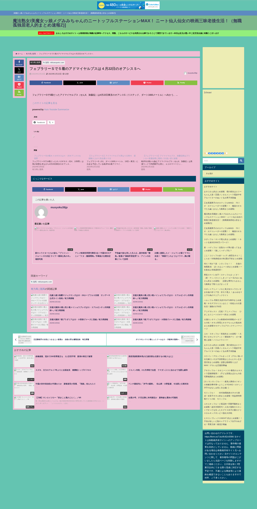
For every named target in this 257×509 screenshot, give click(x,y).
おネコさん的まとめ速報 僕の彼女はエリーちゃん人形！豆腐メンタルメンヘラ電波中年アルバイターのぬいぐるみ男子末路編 (222, 195)
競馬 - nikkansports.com (54, 62)
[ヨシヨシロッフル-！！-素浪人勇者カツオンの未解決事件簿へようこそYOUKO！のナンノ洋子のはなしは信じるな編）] (223, 385)
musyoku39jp (192, 73)
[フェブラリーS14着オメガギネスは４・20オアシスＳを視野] (59, 162)
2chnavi (207, 92)
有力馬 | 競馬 (35, 62)
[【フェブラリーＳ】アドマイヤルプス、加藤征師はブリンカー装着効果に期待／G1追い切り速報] (168, 162)
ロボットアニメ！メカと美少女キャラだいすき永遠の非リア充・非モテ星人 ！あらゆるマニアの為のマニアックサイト (223, 292)
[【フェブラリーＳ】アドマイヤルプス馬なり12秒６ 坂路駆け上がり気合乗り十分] (114, 162)
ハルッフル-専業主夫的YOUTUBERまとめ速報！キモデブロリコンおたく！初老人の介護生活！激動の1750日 (222, 303)
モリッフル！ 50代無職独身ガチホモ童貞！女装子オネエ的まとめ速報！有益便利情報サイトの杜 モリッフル (222, 396)
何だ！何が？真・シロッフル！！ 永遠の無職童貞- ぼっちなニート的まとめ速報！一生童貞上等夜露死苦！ (223, 267)
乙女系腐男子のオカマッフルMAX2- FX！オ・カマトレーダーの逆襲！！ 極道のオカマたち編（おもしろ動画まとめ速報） (222, 206)
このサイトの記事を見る (44, 103)
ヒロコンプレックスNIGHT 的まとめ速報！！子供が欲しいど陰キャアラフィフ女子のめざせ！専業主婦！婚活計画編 (223, 421)
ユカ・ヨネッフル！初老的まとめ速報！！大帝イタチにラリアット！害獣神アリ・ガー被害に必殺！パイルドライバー (222, 337)
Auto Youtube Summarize (56, 109)
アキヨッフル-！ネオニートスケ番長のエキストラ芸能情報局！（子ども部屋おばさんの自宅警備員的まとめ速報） (223, 373)
